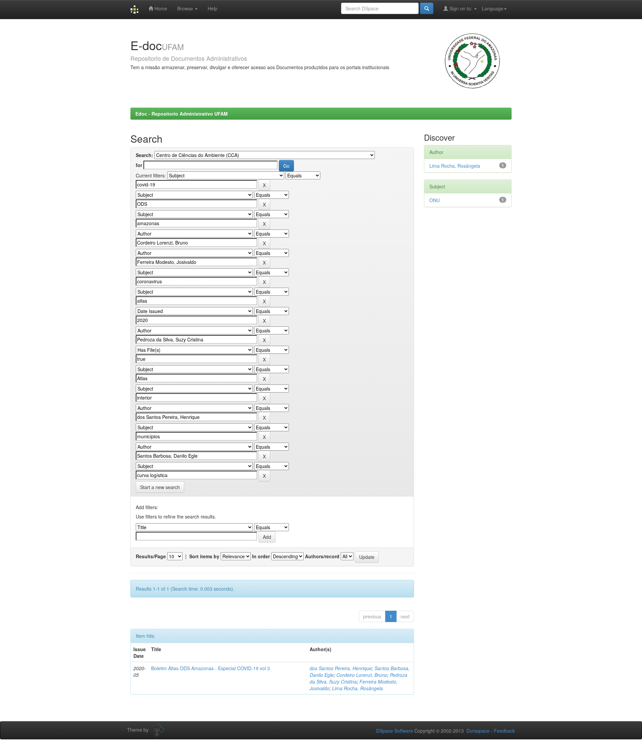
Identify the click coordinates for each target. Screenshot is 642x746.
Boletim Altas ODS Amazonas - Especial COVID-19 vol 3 (210, 668)
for (139, 165)
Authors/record (322, 556)
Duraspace (478, 730)
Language (492, 8)
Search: (144, 155)
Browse (185, 8)
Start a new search (160, 487)
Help (212, 8)
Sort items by (204, 556)
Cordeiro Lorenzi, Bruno (361, 675)
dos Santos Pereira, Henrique (341, 668)
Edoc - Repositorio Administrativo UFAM (181, 113)
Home (160, 8)
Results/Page (151, 556)
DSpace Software (394, 730)
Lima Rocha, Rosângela (357, 688)
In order (261, 556)
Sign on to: (460, 8)
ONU (434, 200)
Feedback (504, 730)
